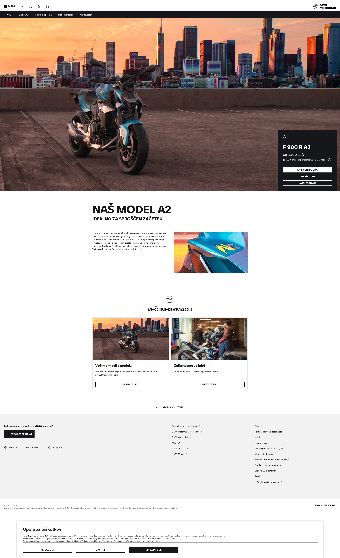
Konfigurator (86, 14)
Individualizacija (65, 14)
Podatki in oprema (43, 14)
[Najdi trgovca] (30, 5)
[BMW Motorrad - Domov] (324, 6)
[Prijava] (39, 5)
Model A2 (23, 14)
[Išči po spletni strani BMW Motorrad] (22, 5)
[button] (9, 6)
